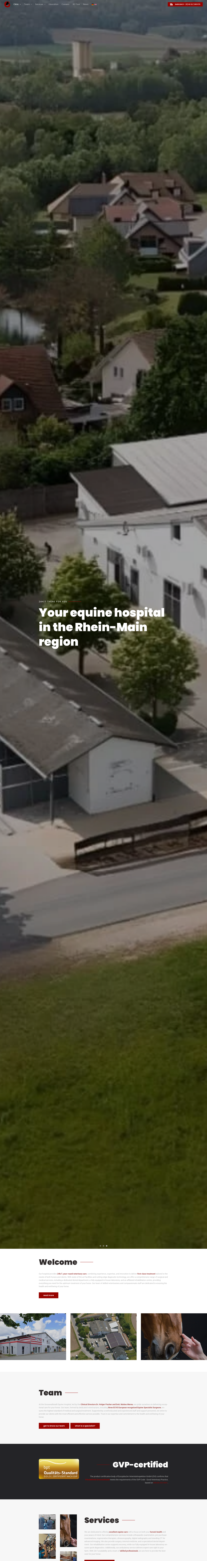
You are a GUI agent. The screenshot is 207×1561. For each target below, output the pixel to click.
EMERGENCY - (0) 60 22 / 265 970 (187, 4)
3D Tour (76, 4)
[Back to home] (7, 4)
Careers (65, 4)
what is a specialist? (85, 1425)
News (85, 4)
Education (53, 4)
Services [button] (39, 4)
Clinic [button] (16, 4)
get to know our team (54, 1425)
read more (48, 1295)
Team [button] (27, 4)
